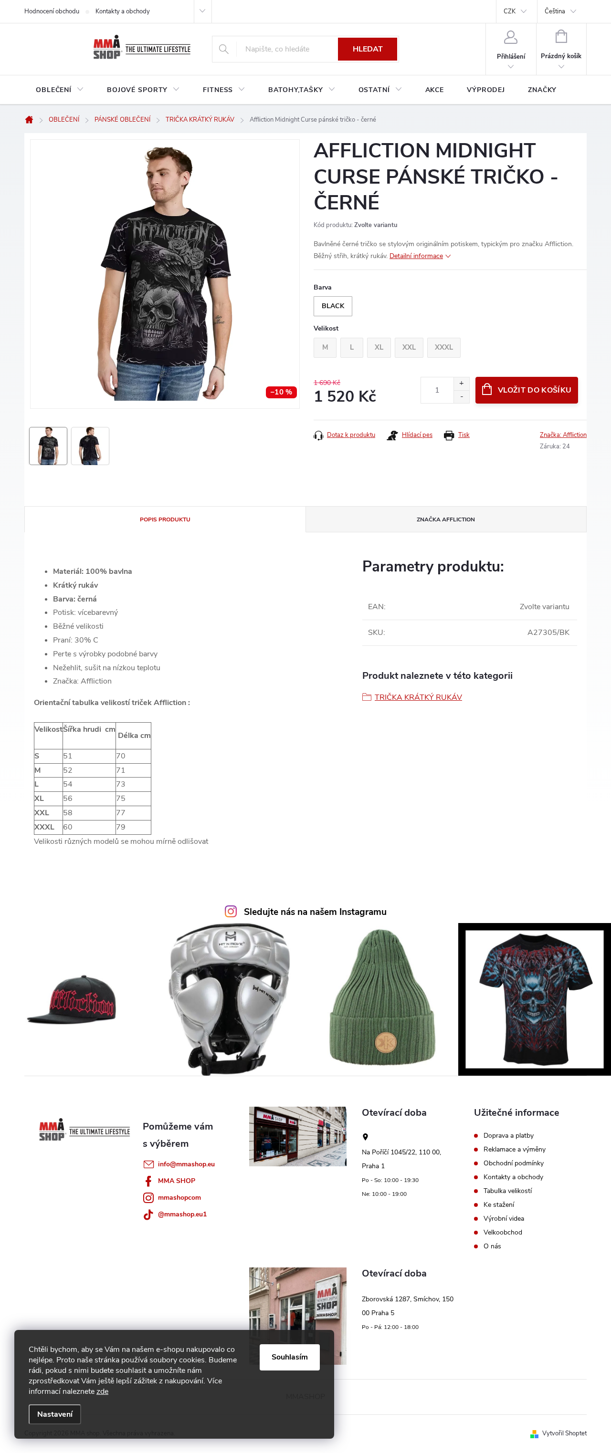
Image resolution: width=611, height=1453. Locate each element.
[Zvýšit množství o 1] (461, 383)
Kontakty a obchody (122, 11)
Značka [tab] (446, 519)
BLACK (333, 306)
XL (379, 347)
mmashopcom (179, 1197)
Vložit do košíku (534, 390)
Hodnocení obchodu (51, 11)
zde (102, 1391)
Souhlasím (290, 1357)
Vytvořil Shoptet (564, 1433)
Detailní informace (416, 255)
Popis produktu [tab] (165, 519)
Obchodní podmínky (514, 1163)
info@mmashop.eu (186, 1164)
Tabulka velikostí (508, 1191)
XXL (409, 347)
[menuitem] (59, 90)
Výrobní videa (504, 1219)
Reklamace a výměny (515, 1149)
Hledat (368, 49)
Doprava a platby (509, 1136)
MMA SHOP (176, 1180)
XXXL (444, 347)
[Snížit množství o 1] (461, 396)
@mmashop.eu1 (182, 1214)
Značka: (563, 435)
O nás (492, 1246)
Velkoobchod (503, 1232)
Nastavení (55, 1414)
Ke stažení (499, 1205)
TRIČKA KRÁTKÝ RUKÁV (418, 697)
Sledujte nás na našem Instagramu (315, 912)
